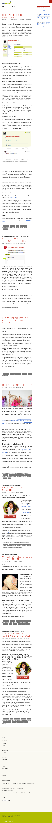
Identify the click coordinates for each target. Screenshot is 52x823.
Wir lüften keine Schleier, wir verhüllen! (17, 557)
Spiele (22, 227)
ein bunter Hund (26, 449)
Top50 (4, 723)
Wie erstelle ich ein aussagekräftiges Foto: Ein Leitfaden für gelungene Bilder (17, 792)
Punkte (13, 227)
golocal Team (4, 761)
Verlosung (14, 547)
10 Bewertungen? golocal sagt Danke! (43, 11)
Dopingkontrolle (8, 453)
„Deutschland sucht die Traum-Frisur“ (26, 506)
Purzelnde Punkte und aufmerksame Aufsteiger (16, 634)
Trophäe (30, 373)
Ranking (5, 478)
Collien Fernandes (13, 473)
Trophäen (5, 375)
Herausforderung (6, 227)
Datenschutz (4, 816)
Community (9, 11)
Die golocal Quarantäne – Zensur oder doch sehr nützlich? (43, 18)
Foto (25, 720)
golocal (26, 11)
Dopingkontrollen (7, 720)
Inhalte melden (11, 816)
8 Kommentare (23, 325)
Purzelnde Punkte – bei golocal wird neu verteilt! (15, 320)
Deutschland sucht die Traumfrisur (16, 544)
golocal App (4, 757)
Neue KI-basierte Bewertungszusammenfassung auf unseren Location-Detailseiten (18, 785)
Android (3, 745)
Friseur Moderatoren (14, 460)
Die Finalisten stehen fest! (17, 385)
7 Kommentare (20, 387)
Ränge (18, 227)
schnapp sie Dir (13, 197)
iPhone (3, 766)
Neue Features (26, 236)
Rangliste (9, 70)
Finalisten (14, 476)
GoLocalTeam (15, 19)
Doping (29, 718)
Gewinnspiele (21, 11)
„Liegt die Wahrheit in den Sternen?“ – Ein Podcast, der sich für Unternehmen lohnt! (18, 783)
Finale (9, 476)
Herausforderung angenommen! (12, 16)
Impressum (4, 815)
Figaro (4, 476)
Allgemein (4, 11)
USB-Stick (4, 775)
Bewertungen (6, 373)
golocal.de (4, 807)
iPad (3, 763)
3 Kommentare (20, 492)
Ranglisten (24, 373)
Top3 (9, 478)
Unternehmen (9, 12)
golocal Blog (6, 3)
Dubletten (5, 307)
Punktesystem (17, 373)
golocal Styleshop (5, 759)
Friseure (19, 476)
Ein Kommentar (22, 243)
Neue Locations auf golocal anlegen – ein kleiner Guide (12, 788)
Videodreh (20, 547)
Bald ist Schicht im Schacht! (12, 488)
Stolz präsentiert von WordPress (7, 821)
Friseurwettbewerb (7, 721)
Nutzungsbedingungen (15, 815)
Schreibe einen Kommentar (25, 19)
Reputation (4, 770)
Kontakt (8, 815)
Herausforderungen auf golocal (8, 790)
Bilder (11, 718)
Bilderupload (17, 718)
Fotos (16, 622)
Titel (26, 227)
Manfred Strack (40, 17)
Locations (11, 307)
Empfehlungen (15, 11)
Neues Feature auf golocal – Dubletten (14, 239)
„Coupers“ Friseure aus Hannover (18, 420)
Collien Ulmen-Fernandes (24, 473)
